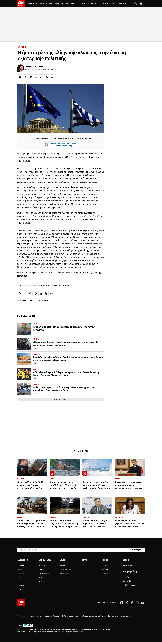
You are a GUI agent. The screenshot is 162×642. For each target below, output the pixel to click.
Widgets (126, 577)
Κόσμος (65, 3)
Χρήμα (41, 569)
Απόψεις (105, 569)
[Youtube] (142, 602)
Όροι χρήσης (22, 616)
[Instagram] (137, 602)
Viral (19, 589)
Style (72, 3)
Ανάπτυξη (43, 565)
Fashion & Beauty (67, 569)
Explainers (106, 573)
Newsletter (127, 581)
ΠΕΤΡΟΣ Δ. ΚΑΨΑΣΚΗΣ (39, 300)
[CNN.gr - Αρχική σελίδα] (21, 602)
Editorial (105, 565)
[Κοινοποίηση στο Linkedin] (41, 76)
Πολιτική (40, 3)
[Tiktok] (132, 602)
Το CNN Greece (129, 585)
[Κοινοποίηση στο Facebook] (20, 76)
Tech (96, 3)
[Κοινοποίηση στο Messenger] (30, 76)
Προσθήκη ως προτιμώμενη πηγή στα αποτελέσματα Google (63, 145)
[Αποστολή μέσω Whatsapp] (36, 76)
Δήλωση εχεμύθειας (70, 616)
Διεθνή (41, 581)
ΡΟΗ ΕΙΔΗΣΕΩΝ (26, 316)
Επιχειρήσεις (44, 573)
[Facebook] (121, 602)
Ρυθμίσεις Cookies (51, 616)
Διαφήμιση (125, 616)
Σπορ (90, 3)
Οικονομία (49, 3)
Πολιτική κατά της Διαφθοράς (93, 616)
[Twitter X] (126, 602)
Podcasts (128, 565)
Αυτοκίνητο (104, 3)
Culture (62, 565)
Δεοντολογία (36, 616)
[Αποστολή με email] (52, 76)
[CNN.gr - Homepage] (21, 3)
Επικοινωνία (113, 616)
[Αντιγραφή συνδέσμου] (46, 76)
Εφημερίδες (121, 3)
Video (113, 3)
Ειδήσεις (31, 3)
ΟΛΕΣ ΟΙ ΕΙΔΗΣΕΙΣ (60, 399)
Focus (78, 3)
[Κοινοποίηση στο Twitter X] (25, 76)
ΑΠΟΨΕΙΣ (22, 47)
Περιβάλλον (22, 585)
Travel (84, 3)
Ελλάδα (58, 3)
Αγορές (41, 577)
